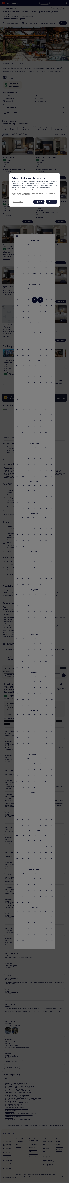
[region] (34, 190)
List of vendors (15, 196)
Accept (51, 202)
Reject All (39, 202)
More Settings (18, 202)
